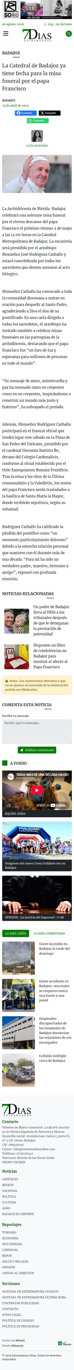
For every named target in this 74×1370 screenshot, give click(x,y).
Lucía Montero (37, 145)
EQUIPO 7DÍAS (15, 813)
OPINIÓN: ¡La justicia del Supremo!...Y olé (34, 917)
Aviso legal (11, 1315)
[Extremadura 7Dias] (37, 35)
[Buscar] (69, 34)
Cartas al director (18, 1273)
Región (8, 1185)
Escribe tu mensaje (15, 716)
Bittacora (17, 1345)
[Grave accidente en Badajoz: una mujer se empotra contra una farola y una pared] (18, 995)
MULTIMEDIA (12, 1244)
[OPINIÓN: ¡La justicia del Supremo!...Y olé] (37, 895)
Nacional (10, 1191)
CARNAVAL (10, 1250)
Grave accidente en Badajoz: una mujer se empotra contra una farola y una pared (54, 990)
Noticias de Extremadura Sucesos (30, 1291)
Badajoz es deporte (18, 1214)
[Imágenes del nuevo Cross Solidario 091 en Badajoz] (37, 841)
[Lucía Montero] (37, 136)
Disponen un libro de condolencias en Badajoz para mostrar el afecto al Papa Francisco (50, 656)
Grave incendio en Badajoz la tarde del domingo (54, 949)
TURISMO (9, 1232)
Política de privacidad (20, 1326)
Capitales (10, 1179)
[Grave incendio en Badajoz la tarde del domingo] (18, 958)
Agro (6, 1208)
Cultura (9, 1202)
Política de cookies (18, 1320)
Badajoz (11, 53)
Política (9, 1196)
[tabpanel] (37, 1016)
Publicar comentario (39, 750)
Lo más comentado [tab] (49, 933)
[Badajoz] (37, 9)
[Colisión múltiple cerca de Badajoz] (18, 1070)
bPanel (20, 1340)
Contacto (10, 1309)
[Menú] (5, 33)
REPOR (7, 1255)
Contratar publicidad (20, 1303)
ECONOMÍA (10, 1238)
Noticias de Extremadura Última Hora (34, 1297)
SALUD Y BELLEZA (15, 1261)
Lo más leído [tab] (15, 933)
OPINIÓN (8, 1267)
